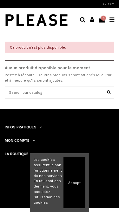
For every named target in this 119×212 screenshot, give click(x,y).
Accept (74, 183)
